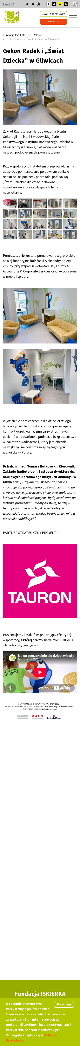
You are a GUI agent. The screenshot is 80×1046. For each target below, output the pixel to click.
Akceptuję (64, 1004)
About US (8, 4)
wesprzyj (53, 21)
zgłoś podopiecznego (53, 14)
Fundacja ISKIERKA (15, 34)
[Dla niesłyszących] (75, 4)
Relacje (37, 34)
